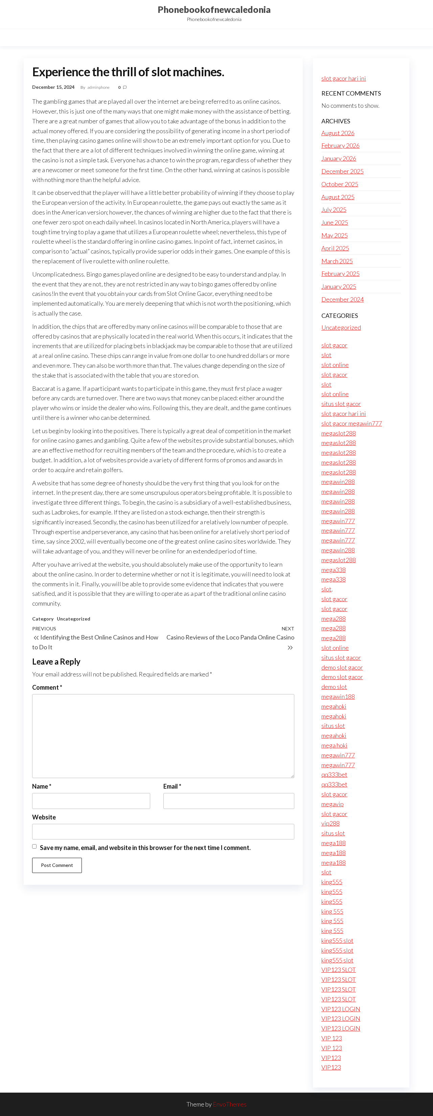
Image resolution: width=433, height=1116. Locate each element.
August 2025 (338, 197)
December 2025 (342, 171)
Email (172, 786)
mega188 (333, 843)
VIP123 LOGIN (340, 1009)
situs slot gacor (341, 403)
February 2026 (340, 145)
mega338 (333, 569)
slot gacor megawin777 (351, 423)
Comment (47, 687)
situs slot (333, 725)
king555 (331, 882)
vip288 (330, 823)
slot (326, 355)
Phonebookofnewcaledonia (214, 9)
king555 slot (337, 940)
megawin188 (338, 696)
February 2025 (340, 273)
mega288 (333, 618)
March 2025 (337, 261)
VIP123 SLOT (338, 969)
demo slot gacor (342, 667)
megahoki (333, 706)
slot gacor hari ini (343, 78)
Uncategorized (73, 619)
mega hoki (334, 745)
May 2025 (334, 235)
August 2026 (338, 133)
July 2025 (333, 209)
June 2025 (334, 222)
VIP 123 (331, 1038)
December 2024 (342, 299)
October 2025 (339, 184)
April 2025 (335, 248)
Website (44, 817)
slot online (335, 364)
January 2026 (338, 158)
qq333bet (334, 774)
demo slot (334, 686)
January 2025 (338, 286)
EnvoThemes (230, 1104)
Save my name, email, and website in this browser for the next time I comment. (145, 847)
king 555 (332, 911)
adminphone (99, 87)
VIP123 (331, 1057)
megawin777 (338, 521)
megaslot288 (338, 433)
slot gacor (334, 345)
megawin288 (338, 481)
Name (41, 786)
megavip (332, 804)
